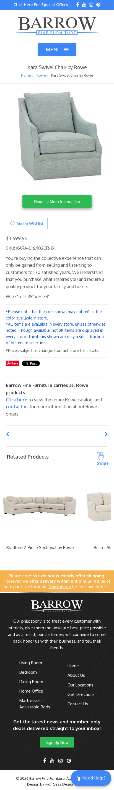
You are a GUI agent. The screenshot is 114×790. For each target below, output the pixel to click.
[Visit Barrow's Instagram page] (91, 5)
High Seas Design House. (66, 784)
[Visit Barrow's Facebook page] (77, 5)
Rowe (41, 75)
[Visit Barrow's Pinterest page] (98, 5)
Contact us (17, 406)
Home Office (31, 691)
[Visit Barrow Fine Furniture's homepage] (57, 25)
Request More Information (57, 201)
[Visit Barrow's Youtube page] (84, 5)
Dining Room (31, 681)
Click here (17, 399)
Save (14, 363)
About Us (76, 675)
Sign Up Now (57, 742)
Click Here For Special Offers (41, 4)
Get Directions (81, 694)
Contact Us (78, 703)
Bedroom (28, 672)
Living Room (30, 662)
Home (26, 75)
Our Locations (80, 685)
